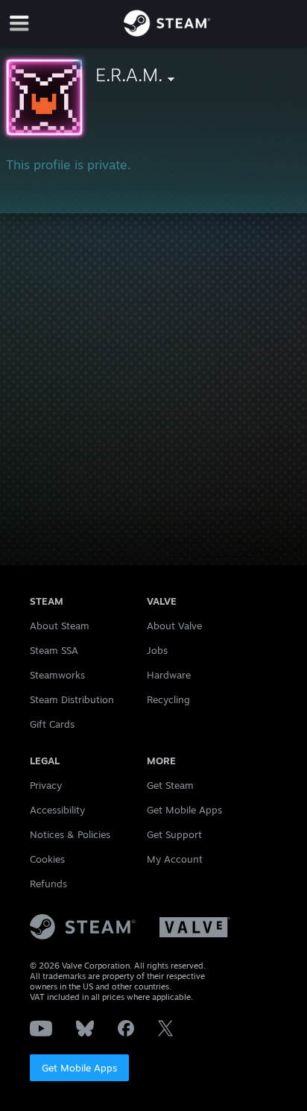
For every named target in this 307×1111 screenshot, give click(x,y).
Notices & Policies (70, 834)
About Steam (59, 626)
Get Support (174, 834)
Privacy (46, 785)
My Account (175, 859)
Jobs (157, 650)
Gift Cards (52, 724)
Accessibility (57, 810)
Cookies (47, 859)
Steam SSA (54, 650)
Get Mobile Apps (79, 1068)
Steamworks (57, 675)
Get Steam (170, 785)
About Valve (174, 626)
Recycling (168, 699)
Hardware (169, 675)
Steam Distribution (72, 699)
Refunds (48, 884)
